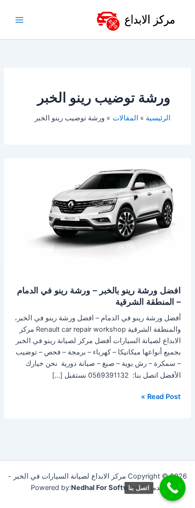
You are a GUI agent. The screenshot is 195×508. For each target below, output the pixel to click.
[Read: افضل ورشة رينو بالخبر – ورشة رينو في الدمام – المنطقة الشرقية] (97, 211)
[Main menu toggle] (19, 20)
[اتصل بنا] (173, 488)
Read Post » (161, 396)
